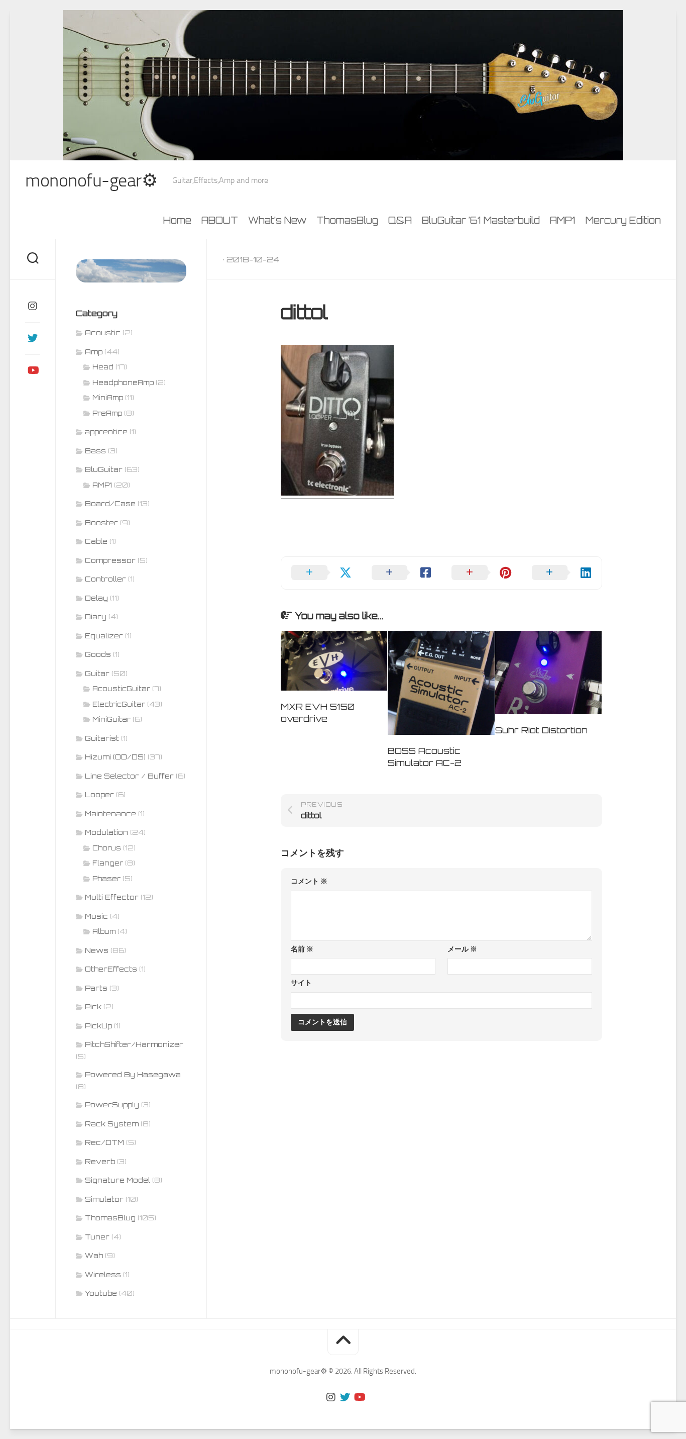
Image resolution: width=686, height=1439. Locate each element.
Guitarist (102, 738)
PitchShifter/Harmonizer (134, 1044)
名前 (302, 949)
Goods (98, 654)
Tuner (97, 1236)
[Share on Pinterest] (481, 573)
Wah (94, 1255)
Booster (101, 522)
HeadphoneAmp (123, 382)
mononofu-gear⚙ (91, 180)
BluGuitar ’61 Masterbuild (481, 220)
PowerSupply (112, 1104)
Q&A (400, 220)
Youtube (101, 1293)
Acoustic (103, 332)
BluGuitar (104, 469)
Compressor (110, 560)
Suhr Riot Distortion (541, 730)
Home (177, 220)
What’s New (277, 220)
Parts (96, 988)
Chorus (106, 848)
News (96, 950)
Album (104, 931)
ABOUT (219, 220)
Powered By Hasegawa (133, 1074)
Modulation (106, 832)
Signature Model (117, 1180)
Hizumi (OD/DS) (115, 756)
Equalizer (104, 635)
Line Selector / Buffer (129, 776)
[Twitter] (32, 338)
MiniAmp (107, 398)
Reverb (100, 1161)
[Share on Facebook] (402, 573)
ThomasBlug (347, 220)
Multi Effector (112, 897)
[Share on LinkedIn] (562, 573)
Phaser (106, 879)
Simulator (104, 1199)
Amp (93, 351)
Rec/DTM (104, 1142)
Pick (93, 1006)
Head (102, 367)
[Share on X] (321, 573)
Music (96, 916)
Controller (105, 578)
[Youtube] (32, 370)
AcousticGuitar (121, 689)
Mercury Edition (623, 220)
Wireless (103, 1274)
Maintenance (110, 813)
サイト (301, 983)
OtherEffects (111, 969)
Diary (95, 616)
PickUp (98, 1025)
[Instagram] (32, 306)
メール (462, 949)
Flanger (107, 863)
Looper (99, 794)
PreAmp (107, 413)
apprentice (106, 431)
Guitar (97, 673)
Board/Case (110, 503)
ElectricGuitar (118, 704)
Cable (96, 541)
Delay (96, 598)
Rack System (112, 1123)
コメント (309, 881)
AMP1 (563, 220)
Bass (95, 450)
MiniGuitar (111, 719)
